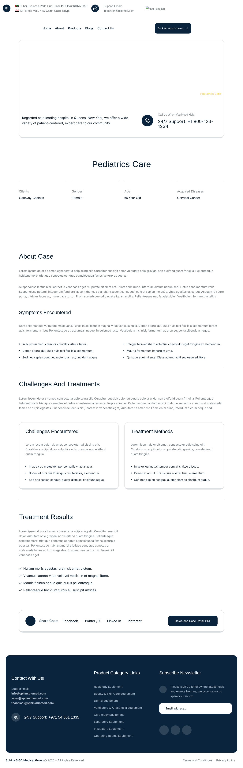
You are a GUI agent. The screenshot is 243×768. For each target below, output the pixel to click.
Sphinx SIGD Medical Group (24, 760)
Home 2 (186, 93)
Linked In (114, 621)
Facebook (70, 621)
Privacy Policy (225, 760)
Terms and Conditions (197, 760)
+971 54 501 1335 (63, 717)
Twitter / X (92, 621)
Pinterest (135, 621)
